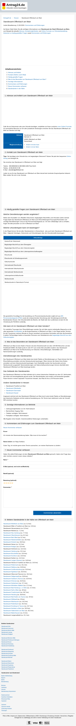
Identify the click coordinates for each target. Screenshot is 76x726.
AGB (37, 716)
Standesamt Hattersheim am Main (14, 610)
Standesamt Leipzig (6, 632)
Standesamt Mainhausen (11, 601)
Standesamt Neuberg (10, 594)
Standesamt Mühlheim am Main (13, 523)
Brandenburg (5, 681)
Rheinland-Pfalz (5, 699)
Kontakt (57, 716)
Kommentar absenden (52, 513)
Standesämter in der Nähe (16, 88)
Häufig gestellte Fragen (15, 77)
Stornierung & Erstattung (47, 716)
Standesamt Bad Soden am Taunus (14, 597)
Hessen (16, 18)
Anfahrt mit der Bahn (32, 147)
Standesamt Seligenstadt (11, 576)
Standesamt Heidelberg (7, 646)
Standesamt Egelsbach (10, 571)
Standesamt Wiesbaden (13, 388)
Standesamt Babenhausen (11, 613)
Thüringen (4, 710)
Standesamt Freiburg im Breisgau (10, 640)
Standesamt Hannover (7, 628)
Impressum (14, 716)
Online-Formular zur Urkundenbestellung (54, 31)
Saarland (3, 701)
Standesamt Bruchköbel (11, 553)
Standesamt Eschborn (10, 556)
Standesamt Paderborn (7, 669)
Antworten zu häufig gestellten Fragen (15, 33)
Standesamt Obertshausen (12, 535)
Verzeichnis (63, 716)
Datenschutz (21, 716)
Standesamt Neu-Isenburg (11, 533)
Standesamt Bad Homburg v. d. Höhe (15, 588)
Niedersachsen (5, 695)
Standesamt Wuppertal (7, 651)
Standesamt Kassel (12, 393)
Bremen (3, 685)
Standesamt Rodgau (10, 546)
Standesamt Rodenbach (11, 604)
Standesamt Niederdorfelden (12, 539)
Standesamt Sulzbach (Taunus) (13, 578)
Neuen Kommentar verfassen (17, 86)
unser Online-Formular (64, 126)
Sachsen (3, 704)
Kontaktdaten (18, 331)
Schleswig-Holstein (6, 708)
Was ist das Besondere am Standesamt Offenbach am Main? (27, 79)
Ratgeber (70, 716)
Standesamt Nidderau (10, 567)
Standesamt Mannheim (7, 663)
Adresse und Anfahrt (14, 72)
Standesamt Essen (6, 642)
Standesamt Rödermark (11, 565)
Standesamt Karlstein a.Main (12, 608)
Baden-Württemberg (6, 676)
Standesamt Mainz (6, 661)
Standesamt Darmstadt (13, 390)
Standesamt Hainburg (10, 551)
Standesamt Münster (6, 657)
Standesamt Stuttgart (7, 634)
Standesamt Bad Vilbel (10, 537)
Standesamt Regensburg (8, 667)
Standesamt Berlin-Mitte (7, 630)
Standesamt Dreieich (10, 542)
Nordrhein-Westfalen (7, 697)
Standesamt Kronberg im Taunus (13, 606)
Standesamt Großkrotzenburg (12, 569)
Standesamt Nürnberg (7, 644)
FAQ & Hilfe (6, 716)
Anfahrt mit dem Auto (32, 144)
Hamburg (3, 687)
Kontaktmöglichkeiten (31, 31)
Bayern (3, 677)
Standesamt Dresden (7, 653)
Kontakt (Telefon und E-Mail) (17, 75)
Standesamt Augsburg (7, 665)
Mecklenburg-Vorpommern (8, 691)
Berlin (3, 679)
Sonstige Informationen (15, 81)
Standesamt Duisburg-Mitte (8, 655)
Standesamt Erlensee (10, 581)
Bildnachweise (31, 716)
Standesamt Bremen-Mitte (8, 638)
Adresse (21, 31)
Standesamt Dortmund (7, 649)
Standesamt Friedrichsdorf (11, 592)
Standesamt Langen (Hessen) (13, 560)
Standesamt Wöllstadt (10, 599)
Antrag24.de (7, 18)
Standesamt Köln (6, 626)
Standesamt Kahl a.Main (11, 590)
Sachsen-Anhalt (5, 706)
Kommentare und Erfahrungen (35, 25)
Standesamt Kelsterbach (11, 583)
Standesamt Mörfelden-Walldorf (13, 585)
